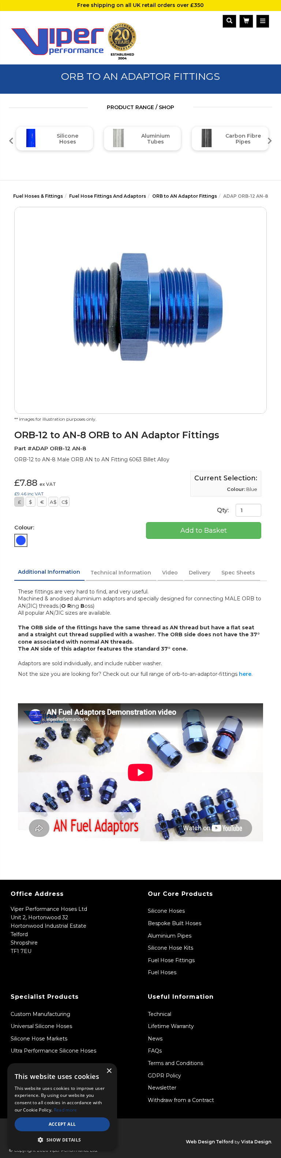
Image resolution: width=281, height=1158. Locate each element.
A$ (53, 502)
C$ (64, 502)
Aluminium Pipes (169, 935)
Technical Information (120, 572)
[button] (62, 1139)
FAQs (155, 1050)
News (155, 1038)
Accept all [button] (62, 1124)
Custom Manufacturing (40, 1014)
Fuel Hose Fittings (171, 960)
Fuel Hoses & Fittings (38, 196)
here (245, 674)
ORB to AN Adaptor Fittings (184, 196)
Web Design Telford (209, 1141)
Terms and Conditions (175, 1063)
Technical (159, 1014)
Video (170, 572)
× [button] (109, 1071)
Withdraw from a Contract (181, 1100)
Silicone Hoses (166, 911)
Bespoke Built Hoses (174, 923)
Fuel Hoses (162, 972)
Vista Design (256, 1141)
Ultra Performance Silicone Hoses (53, 1050)
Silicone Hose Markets (39, 1038)
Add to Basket (203, 530)
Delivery (199, 572)
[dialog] (62, 1107)
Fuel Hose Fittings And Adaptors (107, 196)
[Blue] (21, 540)
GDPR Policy (164, 1075)
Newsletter (162, 1087)
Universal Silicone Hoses (41, 1026)
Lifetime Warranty (171, 1026)
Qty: (223, 510)
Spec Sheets (238, 572)
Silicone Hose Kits (170, 948)
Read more (65, 1110)
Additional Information (49, 572)
